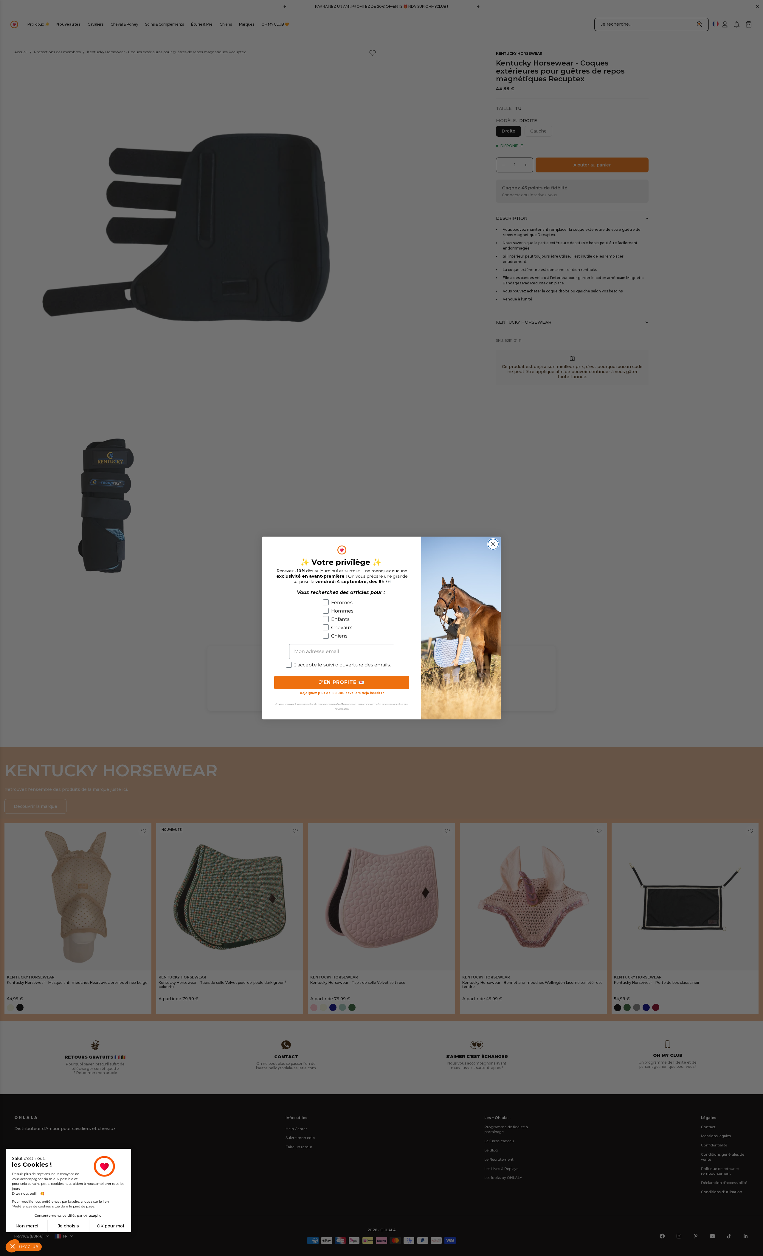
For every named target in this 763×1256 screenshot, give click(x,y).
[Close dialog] (493, 544)
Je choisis (68, 1226)
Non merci (26, 1226)
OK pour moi (110, 1226)
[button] (12, 1246)
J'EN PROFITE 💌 (342, 682)
